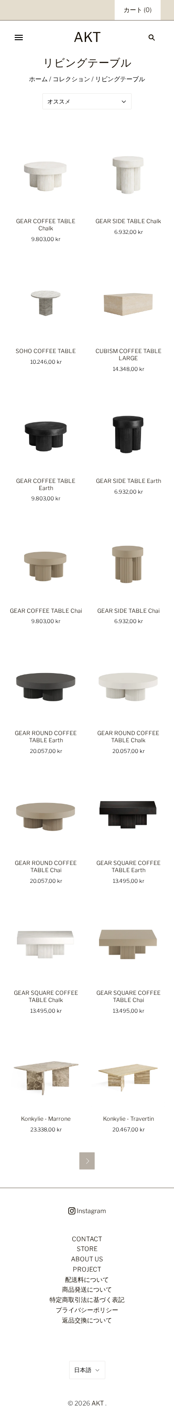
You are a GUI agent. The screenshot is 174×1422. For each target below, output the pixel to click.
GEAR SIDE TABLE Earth (128, 481)
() (138, 9)
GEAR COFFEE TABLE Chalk (45, 225)
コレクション (71, 79)
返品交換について (87, 1320)
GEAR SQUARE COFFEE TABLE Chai (128, 996)
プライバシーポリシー (87, 1310)
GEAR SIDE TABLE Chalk (128, 221)
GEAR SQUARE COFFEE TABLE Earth (128, 866)
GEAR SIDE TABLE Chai (128, 610)
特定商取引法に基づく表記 (87, 1299)
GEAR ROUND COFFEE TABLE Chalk (128, 737)
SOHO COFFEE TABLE (46, 351)
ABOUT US (87, 1259)
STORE (87, 1248)
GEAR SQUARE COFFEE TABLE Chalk (46, 996)
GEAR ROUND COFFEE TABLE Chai (46, 866)
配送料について (87, 1279)
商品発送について (87, 1289)
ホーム (38, 79)
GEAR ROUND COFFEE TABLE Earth (46, 737)
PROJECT (87, 1269)
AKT (97, 1403)
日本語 (82, 1369)
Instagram (90, 1210)
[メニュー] (18, 37)
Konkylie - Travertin (128, 1118)
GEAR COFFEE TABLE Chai (46, 610)
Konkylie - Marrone (45, 1118)
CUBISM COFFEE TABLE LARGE (128, 355)
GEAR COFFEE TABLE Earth (45, 484)
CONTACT (87, 1239)
